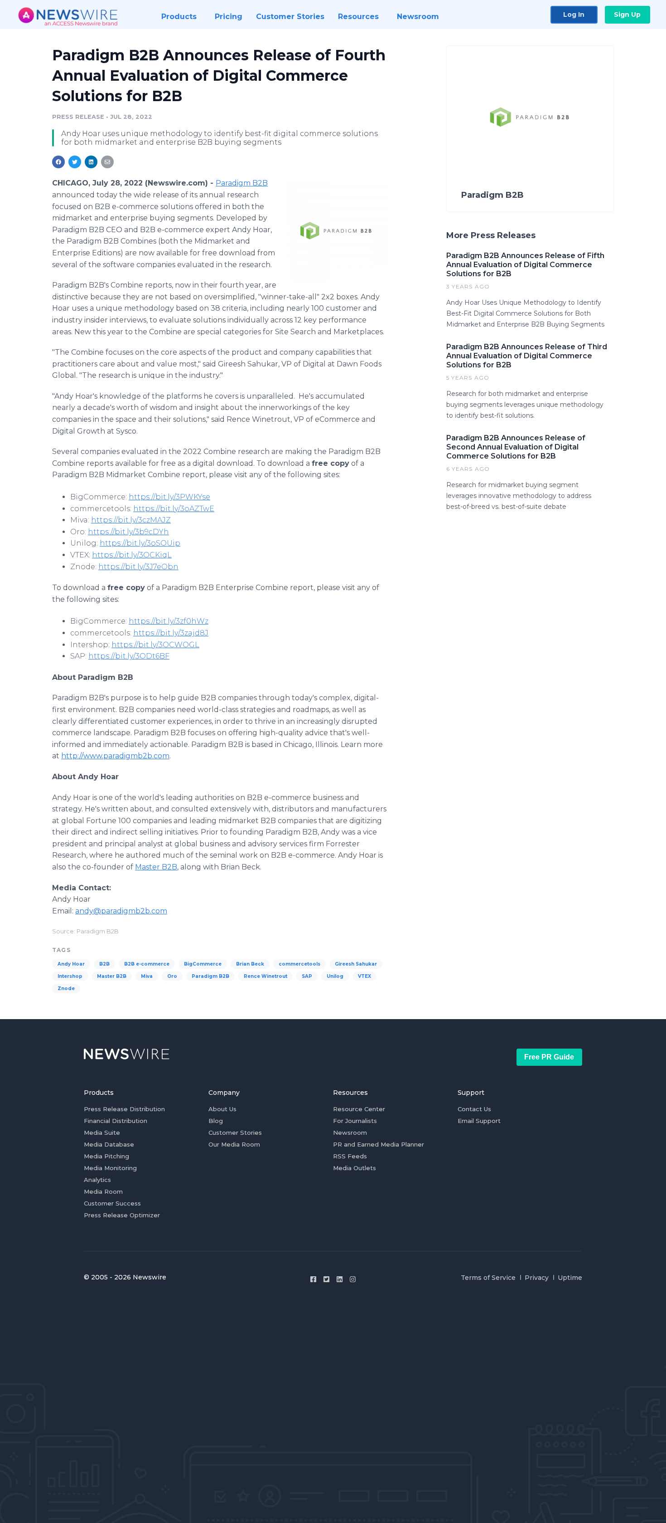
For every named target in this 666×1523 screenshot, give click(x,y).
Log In (573, 14)
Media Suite (102, 1132)
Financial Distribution (115, 1120)
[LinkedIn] (340, 1279)
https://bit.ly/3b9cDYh (128, 531)
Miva (147, 976)
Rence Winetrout (265, 976)
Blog (215, 1120)
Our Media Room (234, 1144)
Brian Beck (250, 964)
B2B (104, 964)
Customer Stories (235, 1132)
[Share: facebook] (58, 162)
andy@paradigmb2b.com (121, 911)
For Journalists (355, 1120)
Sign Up (627, 14)
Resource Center (359, 1109)
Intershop (70, 976)
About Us (222, 1109)
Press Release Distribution (124, 1109)
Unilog (335, 976)
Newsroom (350, 1132)
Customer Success (112, 1203)
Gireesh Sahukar (356, 964)
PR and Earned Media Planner (378, 1144)
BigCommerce (203, 964)
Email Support (479, 1120)
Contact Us (474, 1109)
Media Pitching (106, 1156)
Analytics (97, 1179)
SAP (307, 976)
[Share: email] (107, 162)
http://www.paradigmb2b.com (115, 756)
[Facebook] (313, 1279)
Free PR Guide (549, 1057)
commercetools (299, 964)
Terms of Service (488, 1278)
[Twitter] (326, 1279)
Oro (172, 976)
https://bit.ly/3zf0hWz (168, 621)
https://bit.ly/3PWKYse (169, 497)
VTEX (364, 976)
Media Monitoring (110, 1168)
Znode (66, 988)
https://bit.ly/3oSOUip (140, 543)
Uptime (570, 1278)
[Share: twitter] (74, 162)
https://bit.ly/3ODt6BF (128, 656)
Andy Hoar (71, 964)
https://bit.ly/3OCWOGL (155, 644)
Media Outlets (354, 1168)
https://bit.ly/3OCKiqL (132, 555)
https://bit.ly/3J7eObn (138, 566)
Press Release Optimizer (122, 1215)
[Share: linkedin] (91, 162)
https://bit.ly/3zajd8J (170, 633)
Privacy (537, 1278)
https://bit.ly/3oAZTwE (173, 508)
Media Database (109, 1144)
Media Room (103, 1191)
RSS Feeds (350, 1156)
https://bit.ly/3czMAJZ (131, 520)
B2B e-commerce (146, 964)
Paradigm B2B (242, 183)
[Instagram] (353, 1279)
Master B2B (156, 867)
